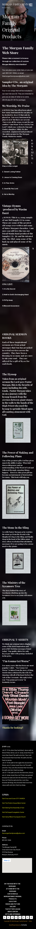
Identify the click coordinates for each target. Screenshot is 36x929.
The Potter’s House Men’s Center (27, 917)
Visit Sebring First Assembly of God (13, 808)
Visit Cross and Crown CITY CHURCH (13, 798)
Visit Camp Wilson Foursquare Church (14, 817)
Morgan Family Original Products (16, 917)
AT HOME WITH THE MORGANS (8, 917)
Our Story (13, 901)
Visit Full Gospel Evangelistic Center (13, 812)
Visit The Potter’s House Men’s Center (14, 803)
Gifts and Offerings (12, 914)
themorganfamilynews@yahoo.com (15, 76)
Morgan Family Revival (16, 4)
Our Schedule (12, 894)
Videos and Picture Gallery (23, 917)
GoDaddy (24, 925)
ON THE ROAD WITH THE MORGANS (4, 917)
